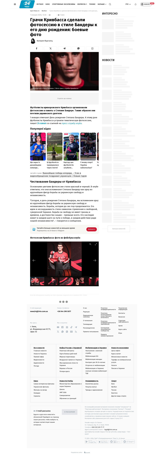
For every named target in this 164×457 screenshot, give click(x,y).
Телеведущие (87, 324)
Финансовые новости (119, 357)
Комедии (37, 393)
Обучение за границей (68, 398)
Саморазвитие (65, 395)
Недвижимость (91, 381)
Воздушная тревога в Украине (71, 360)
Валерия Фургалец (45, 41)
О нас (85, 308)
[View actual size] (90, 244)
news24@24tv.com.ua (39, 311)
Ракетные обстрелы (67, 351)
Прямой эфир (39, 357)
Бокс (48, 4)
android (91, 442)
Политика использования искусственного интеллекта (106, 315)
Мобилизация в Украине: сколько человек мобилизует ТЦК (96, 370)
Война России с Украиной (71, 348)
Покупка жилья (91, 387)
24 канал (41, 123)
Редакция (86, 312)
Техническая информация (122, 308)
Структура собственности (123, 321)
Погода (36, 366)
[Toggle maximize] (96, 244)
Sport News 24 (35, 11)
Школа (62, 389)
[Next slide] (95, 260)
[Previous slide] (34, 260)
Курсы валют (116, 354)
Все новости (39, 348)
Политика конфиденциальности (108, 308)
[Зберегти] (92, 48)
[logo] (27, 4)
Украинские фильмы (41, 387)
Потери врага (65, 371)
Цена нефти (115, 351)
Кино (36, 381)
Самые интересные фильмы (44, 384)
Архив (120, 326)
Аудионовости (39, 363)
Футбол (40, 4)
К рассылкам (69, 412)
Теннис (92, 4)
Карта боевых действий (68, 354)
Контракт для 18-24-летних (95, 362)
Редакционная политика (88, 316)
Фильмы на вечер (40, 390)
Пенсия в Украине (118, 368)
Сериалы (37, 396)
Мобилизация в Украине (96, 348)
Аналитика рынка (91, 384)
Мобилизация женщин (93, 359)
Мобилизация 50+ (91, 356)
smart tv (116, 442)
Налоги (114, 365)
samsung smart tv (129, 442)
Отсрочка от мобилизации (95, 365)
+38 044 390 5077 (64, 311)
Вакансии (121, 317)
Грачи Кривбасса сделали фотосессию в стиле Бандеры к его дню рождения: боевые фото (74, 11)
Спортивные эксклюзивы (63, 4)
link (58, 327)
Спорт (113, 381)
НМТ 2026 (63, 392)
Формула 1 (82, 4)
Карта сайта (122, 329)
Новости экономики (120, 348)
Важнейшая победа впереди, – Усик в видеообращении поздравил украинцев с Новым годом (58, 174)
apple (103, 442)
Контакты (121, 313)
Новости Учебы (66, 381)
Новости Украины (40, 354)
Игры (120, 333)
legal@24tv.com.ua (110, 429)
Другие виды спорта (118, 396)
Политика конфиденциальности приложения (108, 323)
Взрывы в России (66, 368)
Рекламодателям (89, 328)
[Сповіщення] (135, 4)
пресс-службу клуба (72, 123)
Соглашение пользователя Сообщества (105, 329)
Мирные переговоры (67, 357)
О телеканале (87, 320)
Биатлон (114, 393)
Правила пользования (90, 331)
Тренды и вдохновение (93, 390)
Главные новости (40, 351)
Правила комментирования (107, 335)
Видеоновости (39, 360)
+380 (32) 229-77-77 (97, 427)
